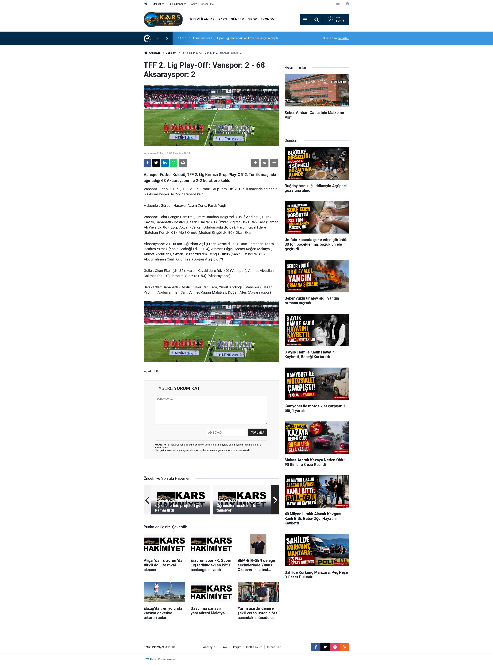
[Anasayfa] (146, 4)
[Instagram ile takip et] (335, 647)
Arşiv (194, 4)
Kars (222, 19)
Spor (252, 19)
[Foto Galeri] (347, 4)
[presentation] (157, 38)
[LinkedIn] (165, 163)
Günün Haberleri (177, 4)
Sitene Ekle (207, 4)
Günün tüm (336, 38)
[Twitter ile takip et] (325, 647)
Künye (224, 647)
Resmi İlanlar (202, 19)
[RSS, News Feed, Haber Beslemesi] (344, 647)
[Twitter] (156, 163)
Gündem (237, 19)
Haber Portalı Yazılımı (163, 659)
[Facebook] (147, 163)
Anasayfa (154, 52)
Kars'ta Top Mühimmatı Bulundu (214, 38)
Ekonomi (268, 19)
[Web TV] (338, 4)
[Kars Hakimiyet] (163, 19)
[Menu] (305, 19)
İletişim (236, 647)
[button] (255, 163)
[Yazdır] (183, 163)
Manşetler (158, 4)
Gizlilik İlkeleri (254, 647)
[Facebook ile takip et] (315, 647)
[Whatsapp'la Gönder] (173, 163)
